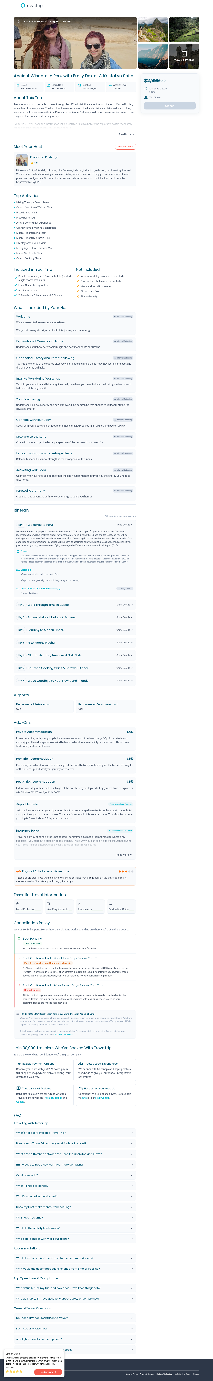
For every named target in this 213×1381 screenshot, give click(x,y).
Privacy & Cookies (147, 1374)
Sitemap (196, 1374)
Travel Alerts (85, 909)
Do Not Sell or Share (182, 1374)
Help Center (102, 1097)
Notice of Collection (164, 1374)
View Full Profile (125, 146)
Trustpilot (56, 1097)
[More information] (60, 588)
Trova (46, 1097)
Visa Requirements (58, 909)
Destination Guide (119, 909)
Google (20, 1101)
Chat (85, 1097)
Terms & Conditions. (64, 1034)
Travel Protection (25, 909)
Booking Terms (132, 1374)
